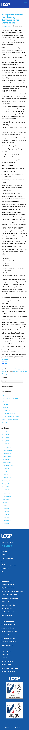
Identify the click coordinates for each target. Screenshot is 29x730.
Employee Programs (8, 638)
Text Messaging (7, 423)
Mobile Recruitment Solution (11, 416)
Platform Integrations (8, 565)
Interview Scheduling (9, 413)
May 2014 (6, 514)
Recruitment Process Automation (12, 591)
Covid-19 (5, 401)
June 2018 (6, 499)
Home (3, 555)
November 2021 (7, 453)
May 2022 (6, 441)
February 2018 (7, 505)
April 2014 (6, 517)
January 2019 (7, 496)
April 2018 (6, 502)
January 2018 (7, 508)
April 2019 (6, 490)
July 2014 (6, 511)
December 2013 (7, 520)
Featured (9, 369)
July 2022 (6, 435)
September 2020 (7, 465)
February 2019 (7, 493)
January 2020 (7, 481)
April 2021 (6, 459)
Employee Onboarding (8, 625)
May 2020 (6, 471)
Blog (2, 572)
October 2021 (7, 456)
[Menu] (25, 3)
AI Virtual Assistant (7, 584)
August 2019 (6, 484)
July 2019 (6, 487)
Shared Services (6, 608)
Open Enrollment (7, 635)
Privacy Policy (6, 665)
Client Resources (7, 558)
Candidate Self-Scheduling (10, 398)
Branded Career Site (8, 605)
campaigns (4, 359)
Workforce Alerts (7, 645)
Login (3, 561)
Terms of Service (7, 661)
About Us (4, 654)
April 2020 (6, 474)
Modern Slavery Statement (10, 668)
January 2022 (7, 447)
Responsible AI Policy (8, 671)
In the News (6, 410)
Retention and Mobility (8, 642)
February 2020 (7, 478)
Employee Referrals (7, 612)
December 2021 (7, 450)
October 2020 (7, 462)
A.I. (4, 395)
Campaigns (16, 371)
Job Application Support (9, 598)
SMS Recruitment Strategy (10, 420)
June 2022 (6, 438)
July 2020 (6, 468)
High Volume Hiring (7, 588)
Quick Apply (5, 602)
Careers (4, 658)
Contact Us (5, 568)
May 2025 (6, 432)
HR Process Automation (9, 631)
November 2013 (7, 524)
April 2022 (6, 444)
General (5, 407)
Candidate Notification (9, 595)
